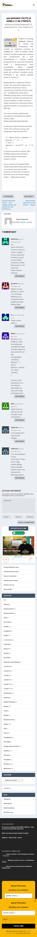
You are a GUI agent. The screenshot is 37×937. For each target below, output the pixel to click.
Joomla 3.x (7, 671)
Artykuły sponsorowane (11, 580)
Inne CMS (6, 657)
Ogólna (6, 724)
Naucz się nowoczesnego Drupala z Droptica (15, 833)
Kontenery (7, 697)
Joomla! (6, 675)
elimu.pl (6, 648)
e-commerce (7, 640)
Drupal (6, 635)
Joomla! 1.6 (7, 684)
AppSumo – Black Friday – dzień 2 (12, 837)
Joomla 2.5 (27, 27)
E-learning (7, 644)
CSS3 (5, 617)
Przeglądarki (8, 737)
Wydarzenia (7, 768)
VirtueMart (7, 759)
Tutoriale (6, 755)
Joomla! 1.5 (7, 680)
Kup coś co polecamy (10, 576)
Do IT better (7, 622)
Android (6, 604)
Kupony (6, 706)
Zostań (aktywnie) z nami (11, 567)
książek (22, 222)
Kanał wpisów (8, 803)
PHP (5, 728)
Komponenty (7, 693)
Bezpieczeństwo (8, 609)
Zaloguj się (7, 799)
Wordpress (7, 764)
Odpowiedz (19, 276)
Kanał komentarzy (9, 808)
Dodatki (6, 626)
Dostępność (7, 631)
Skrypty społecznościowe (11, 746)
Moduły (6, 715)
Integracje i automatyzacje (12, 662)
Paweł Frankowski (22, 25)
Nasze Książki (8, 589)
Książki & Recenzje (9, 702)
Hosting (6, 653)
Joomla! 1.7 (7, 688)
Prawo (6, 733)
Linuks (6, 711)
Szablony (6, 751)
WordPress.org (8, 812)
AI (4, 600)
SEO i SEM (7, 742)
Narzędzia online (9, 719)
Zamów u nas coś (9, 585)
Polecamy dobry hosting (11, 571)
